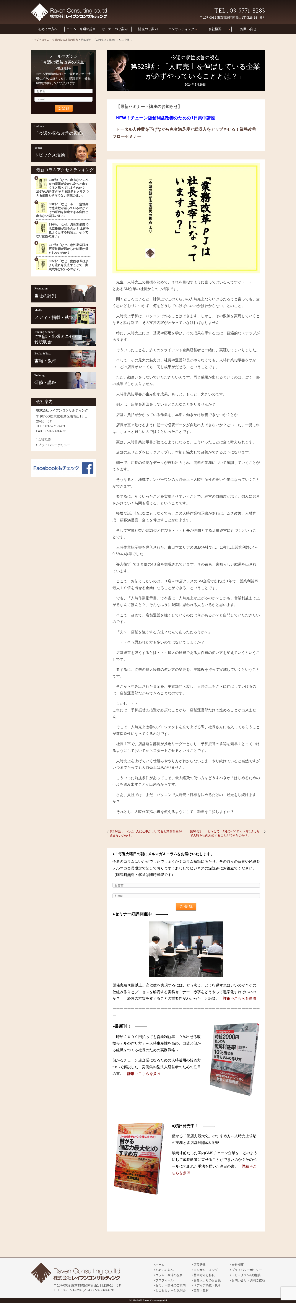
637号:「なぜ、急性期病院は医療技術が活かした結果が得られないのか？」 (68, 248)
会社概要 (214, 29)
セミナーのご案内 (115, 29)
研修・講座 (45, 382)
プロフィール (164, 1280)
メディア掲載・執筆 (53, 317)
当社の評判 (45, 295)
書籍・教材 (45, 360)
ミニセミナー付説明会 (170, 1290)
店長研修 (200, 1264)
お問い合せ (248, 29)
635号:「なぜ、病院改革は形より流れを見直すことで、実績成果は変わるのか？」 (68, 265)
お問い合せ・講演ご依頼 (248, 1280)
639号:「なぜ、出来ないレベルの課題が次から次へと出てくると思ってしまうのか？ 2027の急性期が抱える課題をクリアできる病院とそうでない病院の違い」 (62, 187)
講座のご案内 (148, 29)
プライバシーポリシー (54, 445)
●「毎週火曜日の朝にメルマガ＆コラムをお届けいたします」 (163, 854)
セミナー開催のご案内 (170, 1285)
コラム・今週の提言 (81, 29)
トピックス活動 (49, 155)
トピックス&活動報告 (246, 1275)
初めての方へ (48, 29)
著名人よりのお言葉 (207, 1280)
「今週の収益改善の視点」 (60, 133)
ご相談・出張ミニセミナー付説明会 (60, 339)
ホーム (159, 1264)
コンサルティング (181, 29)
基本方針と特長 (204, 1275)
